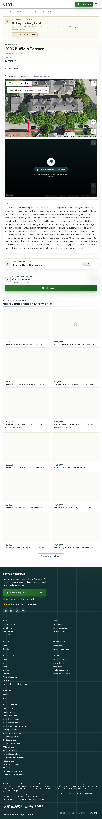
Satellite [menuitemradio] (24, 83)
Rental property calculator (13, 775)
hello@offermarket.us (11, 796)
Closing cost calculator (12, 729)
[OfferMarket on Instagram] (11, 610)
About (5, 694)
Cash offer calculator (11, 723)
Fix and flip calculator (11, 754)
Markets (6, 673)
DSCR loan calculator (11, 743)
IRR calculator (8, 761)
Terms (95, 136)
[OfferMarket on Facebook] (5, 610)
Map (5, 645)
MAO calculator (9, 768)
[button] (51, 168)
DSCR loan (7, 628)
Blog (5, 659)
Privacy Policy (42, 799)
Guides (6, 663)
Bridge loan (57, 666)
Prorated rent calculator (12, 771)
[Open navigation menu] (96, 4)
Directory (6, 649)
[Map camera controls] (93, 122)
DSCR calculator (9, 740)
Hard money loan (60, 659)
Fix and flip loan (9, 635)
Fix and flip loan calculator (13, 757)
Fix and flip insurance (61, 673)
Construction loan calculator (14, 733)
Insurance (7, 680)
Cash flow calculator (11, 719)
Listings (14, 12)
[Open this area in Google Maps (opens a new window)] (9, 135)
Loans (6, 620)
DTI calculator (8, 747)
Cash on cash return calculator (15, 726)
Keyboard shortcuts (63, 136)
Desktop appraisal (10, 736)
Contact (6, 698)
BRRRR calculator (10, 712)
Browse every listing (51, 556)
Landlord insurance (60, 670)
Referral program (10, 677)
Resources (8, 655)
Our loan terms (9, 631)
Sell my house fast (60, 628)
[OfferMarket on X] (17, 610)
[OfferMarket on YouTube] (23, 610)
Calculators (10, 704)
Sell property (58, 624)
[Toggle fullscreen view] (93, 83)
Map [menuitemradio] (11, 83)
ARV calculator (9, 709)
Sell (55, 620)
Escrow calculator (10, 750)
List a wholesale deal (61, 649)
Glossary (6, 670)
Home (7, 12)
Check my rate (84, 4)
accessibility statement (35, 796)
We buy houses (59, 631)
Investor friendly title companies (16, 684)
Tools (5, 666)
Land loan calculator (11, 764)
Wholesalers (58, 645)
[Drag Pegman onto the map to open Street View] (93, 131)
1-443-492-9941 (86, 794)
